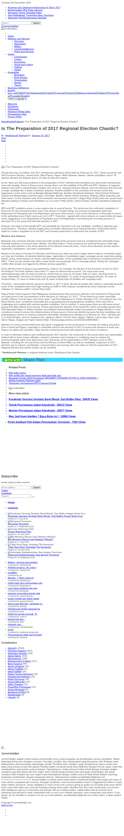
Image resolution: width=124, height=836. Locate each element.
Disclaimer (13, 106)
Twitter (4, 490)
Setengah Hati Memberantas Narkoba (27, 17)
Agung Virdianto (16, 666)
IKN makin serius (17, 373)
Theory (17, 85)
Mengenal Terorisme (18, 524)
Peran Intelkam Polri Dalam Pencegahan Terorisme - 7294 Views (47, 422)
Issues (11, 54)
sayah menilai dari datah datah (23, 598)
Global (17, 69)
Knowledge (13, 72)
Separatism (20, 44)
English (11, 90)
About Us (12, 103)
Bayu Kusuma (15, 663)
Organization (20, 80)
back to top (7, 805)
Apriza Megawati (16, 689)
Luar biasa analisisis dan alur (22, 588)
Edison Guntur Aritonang (20, 674)
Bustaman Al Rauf (17, 692)
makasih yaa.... (15, 624)
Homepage (13, 109)
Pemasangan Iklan (17, 114)
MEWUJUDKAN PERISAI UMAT (25, 380)
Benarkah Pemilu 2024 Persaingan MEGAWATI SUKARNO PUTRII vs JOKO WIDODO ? (53, 378)
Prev (3, 138)
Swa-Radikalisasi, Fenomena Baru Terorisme (31, 15)
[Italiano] (101, 93)
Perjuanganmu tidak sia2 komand (25, 634)
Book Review (20, 77)
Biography (19, 75)
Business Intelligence (18, 87)
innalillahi (12, 572)
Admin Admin (14, 656)
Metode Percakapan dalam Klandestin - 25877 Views (40, 410)
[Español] (24, 96)
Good (10, 629)
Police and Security (24, 51)
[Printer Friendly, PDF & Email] (12, 361)
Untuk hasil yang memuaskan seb (25, 583)
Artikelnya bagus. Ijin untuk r (22, 567)
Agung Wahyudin (16, 681)
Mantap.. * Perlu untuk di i (21, 578)
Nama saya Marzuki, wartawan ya (25, 603)
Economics (19, 62)
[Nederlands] (35, 93)
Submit (36, 487)
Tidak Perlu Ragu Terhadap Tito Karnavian (29, 547)
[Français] (58, 93)
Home (11, 36)
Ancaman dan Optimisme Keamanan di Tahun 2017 (34, 7)
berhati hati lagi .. (16, 619)
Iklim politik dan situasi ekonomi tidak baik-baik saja (35, 375)
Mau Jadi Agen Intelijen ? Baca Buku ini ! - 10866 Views (42, 416)
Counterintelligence (24, 49)
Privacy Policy (15, 116)
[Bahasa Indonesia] (85, 93)
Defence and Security (19, 38)
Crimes (17, 59)
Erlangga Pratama (17, 650)
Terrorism (19, 41)
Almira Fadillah (15, 669)
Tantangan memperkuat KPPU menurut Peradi (32, 383)
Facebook (6, 493)
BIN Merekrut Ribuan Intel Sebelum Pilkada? (30, 539)
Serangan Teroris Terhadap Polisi (25, 12)
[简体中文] (22, 93)
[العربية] (12, 93)
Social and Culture (23, 64)
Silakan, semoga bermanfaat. (23, 562)
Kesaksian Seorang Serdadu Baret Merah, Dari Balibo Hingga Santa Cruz (45, 516)
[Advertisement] (62, 449)
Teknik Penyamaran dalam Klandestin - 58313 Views (40, 404)
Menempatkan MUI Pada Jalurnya (25, 10)
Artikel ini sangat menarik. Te (22, 614)
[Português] (112, 93)
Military (17, 46)
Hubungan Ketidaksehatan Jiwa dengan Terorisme (33, 555)
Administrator (14, 658)
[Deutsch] (69, 93)
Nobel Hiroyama (16, 679)
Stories (17, 82)
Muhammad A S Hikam (19, 661)
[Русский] (13, 96)
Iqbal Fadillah (14, 671)
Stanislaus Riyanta (17, 653)
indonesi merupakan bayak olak (24, 593)
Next (3, 140)
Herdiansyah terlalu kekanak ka (24, 609)
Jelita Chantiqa (15, 684)
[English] (48, 93)
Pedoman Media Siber (19, 111)
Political (18, 67)
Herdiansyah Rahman (16, 135)
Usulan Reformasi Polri (19, 531)
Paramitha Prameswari (19, 687)
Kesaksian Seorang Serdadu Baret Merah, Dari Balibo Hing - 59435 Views (53, 399)
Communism (20, 56)
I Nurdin (12, 697)
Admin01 (12, 648)
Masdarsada (14, 694)
